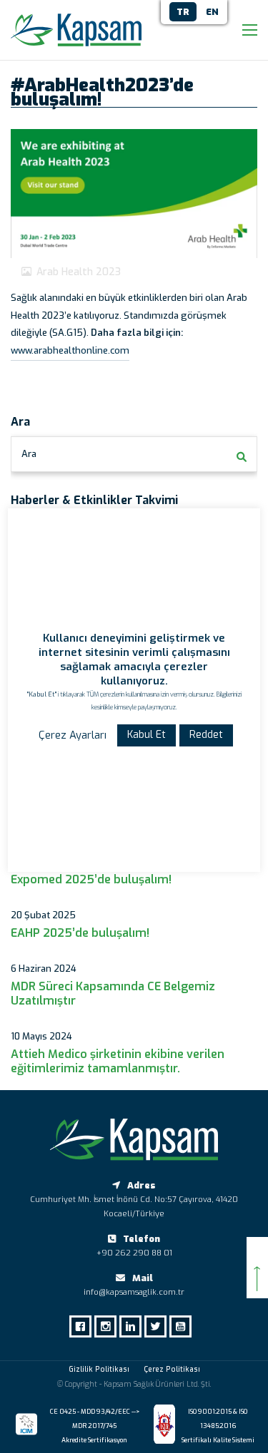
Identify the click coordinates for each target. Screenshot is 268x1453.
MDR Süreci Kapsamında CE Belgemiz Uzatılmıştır (113, 994)
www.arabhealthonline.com (70, 350)
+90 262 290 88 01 (134, 1253)
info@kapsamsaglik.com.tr (134, 1292)
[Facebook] (83, 1326)
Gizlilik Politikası (99, 1369)
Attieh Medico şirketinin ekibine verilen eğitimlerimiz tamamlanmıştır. (117, 1061)
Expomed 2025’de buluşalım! (91, 880)
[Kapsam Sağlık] (76, 30)
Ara (28, 454)
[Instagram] (108, 1326)
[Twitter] (159, 1326)
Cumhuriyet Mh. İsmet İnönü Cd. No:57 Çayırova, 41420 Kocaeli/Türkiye (134, 1206)
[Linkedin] (134, 1326)
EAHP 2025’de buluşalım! (80, 933)
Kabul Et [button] (146, 734)
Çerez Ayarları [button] (72, 735)
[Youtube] (184, 1326)
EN (212, 12)
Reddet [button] (206, 734)
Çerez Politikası (172, 1369)
